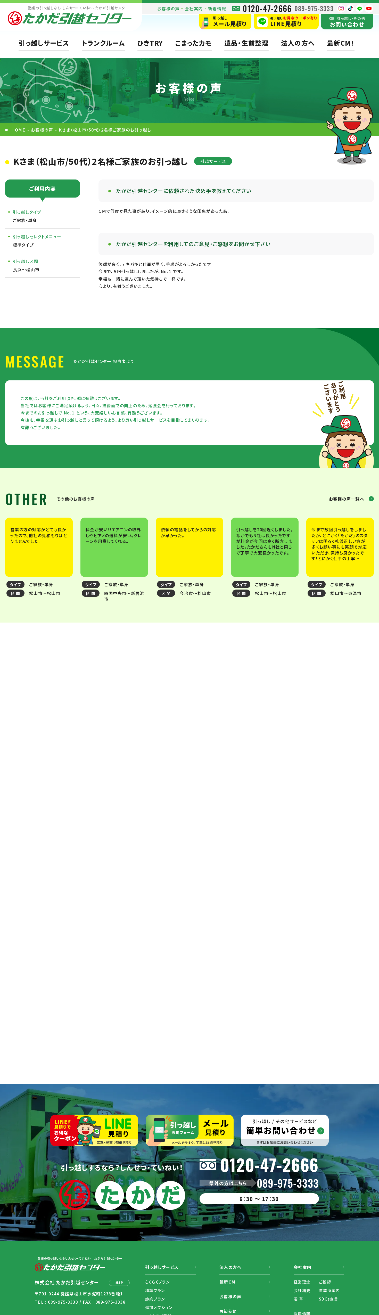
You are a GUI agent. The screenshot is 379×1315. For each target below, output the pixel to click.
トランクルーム (103, 42)
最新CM (227, 1282)
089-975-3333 (314, 8)
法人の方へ (298, 42)
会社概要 (302, 1290)
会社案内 (194, 8)
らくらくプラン (157, 1282)
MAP (119, 1282)
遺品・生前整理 (246, 42)
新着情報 (217, 8)
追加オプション (158, 1307)
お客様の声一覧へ (346, 499)
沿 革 (298, 1299)
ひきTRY (150, 42)
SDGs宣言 (328, 1299)
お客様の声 (168, 8)
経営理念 (302, 1282)
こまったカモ (193, 42)
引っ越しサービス (44, 42)
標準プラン (155, 1290)
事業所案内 (329, 1290)
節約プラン (155, 1299)
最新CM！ (340, 42)
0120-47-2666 (267, 8)
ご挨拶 (325, 1282)
